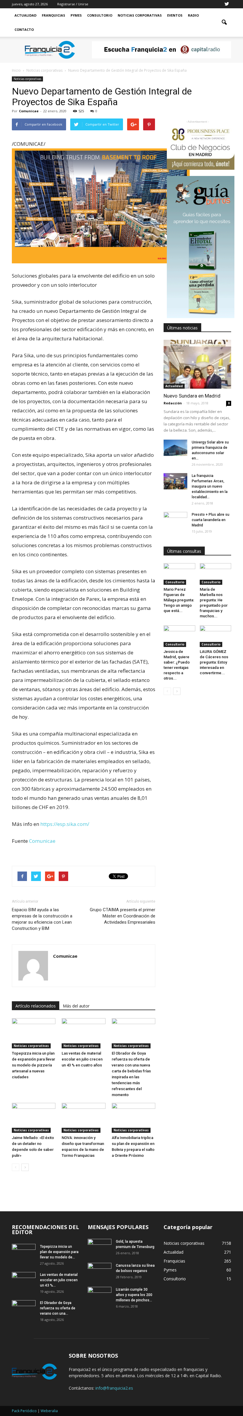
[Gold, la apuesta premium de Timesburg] (99, 1247)
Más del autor (76, 1006)
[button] (224, 22)
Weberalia (49, 1410)
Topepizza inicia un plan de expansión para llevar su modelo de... (59, 1251)
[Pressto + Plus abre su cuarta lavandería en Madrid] (175, 520)
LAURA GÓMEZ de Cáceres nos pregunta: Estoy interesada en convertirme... (214, 662)
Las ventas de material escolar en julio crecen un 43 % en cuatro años (82, 1059)
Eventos (175, 15)
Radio (193, 15)
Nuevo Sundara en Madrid (192, 396)
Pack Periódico (24, 1410)
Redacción (173, 403)
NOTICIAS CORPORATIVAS (140, 15)
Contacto (24, 29)
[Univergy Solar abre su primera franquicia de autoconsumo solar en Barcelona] (175, 448)
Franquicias (53, 15)
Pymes (76, 15)
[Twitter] (226, 4)
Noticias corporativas (27, 79)
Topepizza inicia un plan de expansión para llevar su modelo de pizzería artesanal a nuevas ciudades (33, 1065)
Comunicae (29, 111)
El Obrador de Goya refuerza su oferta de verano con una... (57, 1308)
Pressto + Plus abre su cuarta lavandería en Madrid (210, 519)
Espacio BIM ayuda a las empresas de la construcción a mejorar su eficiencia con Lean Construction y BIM (42, 919)
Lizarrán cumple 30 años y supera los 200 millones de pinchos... (134, 1294)
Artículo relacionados (35, 1006)
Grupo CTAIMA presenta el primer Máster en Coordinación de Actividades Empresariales (122, 916)
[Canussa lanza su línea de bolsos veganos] (99, 1271)
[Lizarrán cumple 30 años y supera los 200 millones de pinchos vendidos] (99, 1295)
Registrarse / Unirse (72, 4)
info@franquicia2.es (114, 1388)
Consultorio (99, 15)
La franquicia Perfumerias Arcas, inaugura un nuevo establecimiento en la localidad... (210, 486)
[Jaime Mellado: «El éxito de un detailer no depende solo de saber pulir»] (33, 1118)
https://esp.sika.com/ (64, 824)
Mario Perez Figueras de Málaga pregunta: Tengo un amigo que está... (179, 600)
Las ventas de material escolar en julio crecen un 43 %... (59, 1280)
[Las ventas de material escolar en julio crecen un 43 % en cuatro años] (83, 1033)
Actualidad (25, 15)
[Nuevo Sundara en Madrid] (197, 364)
